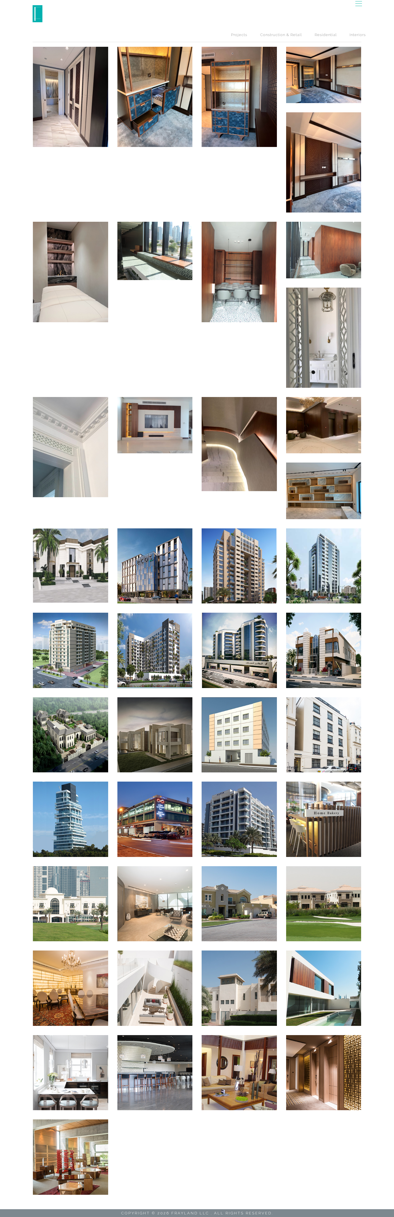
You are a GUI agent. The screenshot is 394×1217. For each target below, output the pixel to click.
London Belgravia (323, 734)
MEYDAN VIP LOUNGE (155, 1072)
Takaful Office (155, 903)
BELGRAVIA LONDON (70, 1072)
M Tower (70, 819)
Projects (239, 35)
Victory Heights (239, 903)
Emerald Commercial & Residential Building (323, 566)
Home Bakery (323, 819)
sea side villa (70, 566)
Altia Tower (239, 819)
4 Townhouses (323, 988)
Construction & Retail (281, 35)
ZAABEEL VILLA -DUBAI (70, 272)
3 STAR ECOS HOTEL (155, 566)
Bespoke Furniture (70, 1157)
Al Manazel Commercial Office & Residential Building (239, 650)
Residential (326, 35)
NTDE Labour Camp (239, 734)
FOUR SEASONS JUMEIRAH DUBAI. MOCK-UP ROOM (70, 96)
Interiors (358, 35)
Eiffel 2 (154, 819)
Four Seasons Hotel (323, 1072)
